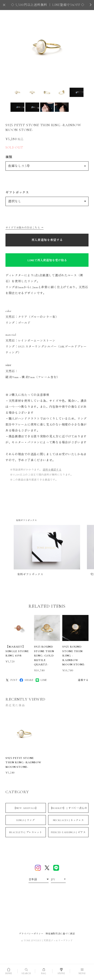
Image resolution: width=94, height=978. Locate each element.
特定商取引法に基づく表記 (60, 933)
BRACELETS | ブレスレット (25, 832)
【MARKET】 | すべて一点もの (68, 808)
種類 (8, 157)
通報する (83, 680)
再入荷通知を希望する (47, 240)
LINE (44, 680)
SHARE (29, 680)
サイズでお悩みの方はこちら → (24, 227)
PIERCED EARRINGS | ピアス (68, 832)
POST (13, 680)
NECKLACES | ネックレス (68, 820)
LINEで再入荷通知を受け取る (47, 260)
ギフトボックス (17, 192)
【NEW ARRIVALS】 (25, 808)
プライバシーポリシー (31, 933)
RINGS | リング (25, 820)
